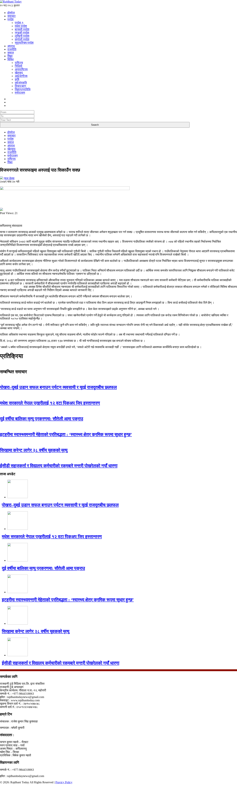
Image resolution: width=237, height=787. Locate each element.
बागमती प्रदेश (22, 29)
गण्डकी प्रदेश (22, 32)
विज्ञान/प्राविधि (22, 89)
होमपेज (11, 12)
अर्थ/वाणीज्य (21, 76)
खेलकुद (19, 72)
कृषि (17, 79)
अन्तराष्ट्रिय (21, 69)
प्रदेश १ (19, 22)
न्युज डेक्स (9, 178)
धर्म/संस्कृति (21, 82)
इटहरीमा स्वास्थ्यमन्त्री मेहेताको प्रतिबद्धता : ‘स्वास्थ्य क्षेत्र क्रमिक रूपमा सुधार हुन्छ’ (66, 434)
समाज (10, 52)
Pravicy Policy (63, 782)
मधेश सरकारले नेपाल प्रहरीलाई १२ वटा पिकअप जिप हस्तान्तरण (50, 403)
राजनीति (11, 49)
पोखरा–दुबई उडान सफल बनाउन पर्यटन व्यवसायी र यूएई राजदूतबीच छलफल (58, 387)
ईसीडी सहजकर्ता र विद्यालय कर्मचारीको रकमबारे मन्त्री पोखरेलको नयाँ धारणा (58, 465)
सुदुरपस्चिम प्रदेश (24, 42)
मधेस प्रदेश (21, 26)
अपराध (11, 46)
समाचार (11, 16)
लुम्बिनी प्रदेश (22, 36)
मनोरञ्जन (20, 92)
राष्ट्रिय (19, 62)
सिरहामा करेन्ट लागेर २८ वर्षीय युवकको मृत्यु (33, 450)
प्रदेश (10, 19)
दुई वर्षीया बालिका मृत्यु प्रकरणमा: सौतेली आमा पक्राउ (41, 418)
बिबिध (10, 59)
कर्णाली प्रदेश (22, 39)
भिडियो (18, 66)
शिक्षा (10, 56)
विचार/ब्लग (20, 86)
